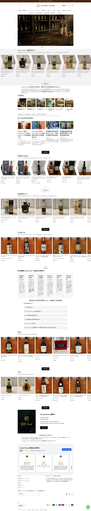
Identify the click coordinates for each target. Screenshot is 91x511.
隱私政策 (33, 509)
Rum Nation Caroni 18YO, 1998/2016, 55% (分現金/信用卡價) (9, 356)
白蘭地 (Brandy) (21, 485)
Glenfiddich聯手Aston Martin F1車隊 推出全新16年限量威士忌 (38, 134)
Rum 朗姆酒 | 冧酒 (50, 109)
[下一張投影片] (48, 47)
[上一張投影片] (39, 47)
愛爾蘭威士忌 (30, 109)
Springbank (34, 180)
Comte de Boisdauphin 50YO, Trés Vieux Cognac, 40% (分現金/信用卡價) (42, 396)
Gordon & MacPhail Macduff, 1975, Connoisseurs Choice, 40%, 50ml (53, 72)
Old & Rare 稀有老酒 (40, 90)
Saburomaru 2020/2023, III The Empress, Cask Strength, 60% (9, 256)
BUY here (44, 427)
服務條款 (37, 509)
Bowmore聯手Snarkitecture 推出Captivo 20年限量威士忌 (24, 134)
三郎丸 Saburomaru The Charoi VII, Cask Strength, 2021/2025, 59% (60, 256)
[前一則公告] (18, 1)
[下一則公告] (73, 1)
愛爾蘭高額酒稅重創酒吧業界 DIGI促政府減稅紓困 (66, 133)
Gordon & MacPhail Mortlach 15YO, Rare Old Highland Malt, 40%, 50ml (38, 72)
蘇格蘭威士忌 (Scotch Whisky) (24, 478)
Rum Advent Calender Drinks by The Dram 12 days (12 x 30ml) (61, 356)
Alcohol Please (24, 509)
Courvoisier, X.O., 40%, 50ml (23, 395)
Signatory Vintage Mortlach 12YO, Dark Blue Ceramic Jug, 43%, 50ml (23, 72)
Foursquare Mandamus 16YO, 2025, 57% (42, 355)
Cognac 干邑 (59, 109)
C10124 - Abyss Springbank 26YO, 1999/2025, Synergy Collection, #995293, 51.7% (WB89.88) (39, 178)
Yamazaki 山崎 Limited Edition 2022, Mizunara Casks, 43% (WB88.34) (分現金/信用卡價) (78, 256)
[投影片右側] (48, 80)
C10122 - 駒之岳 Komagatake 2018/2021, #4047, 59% (67, 177)
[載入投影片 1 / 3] (42, 47)
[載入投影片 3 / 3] (46, 47)
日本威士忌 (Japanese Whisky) (24, 480)
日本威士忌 (40, 109)
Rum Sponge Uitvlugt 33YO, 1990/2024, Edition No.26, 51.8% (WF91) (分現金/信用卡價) (26, 356)
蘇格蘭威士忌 (21, 109)
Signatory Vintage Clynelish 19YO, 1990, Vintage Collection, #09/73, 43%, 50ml (69, 72)
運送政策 (41, 509)
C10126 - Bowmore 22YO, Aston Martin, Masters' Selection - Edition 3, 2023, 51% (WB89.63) (8, 178)
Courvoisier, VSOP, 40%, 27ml (6, 395)
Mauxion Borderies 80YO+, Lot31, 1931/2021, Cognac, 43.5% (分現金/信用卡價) (78, 396)
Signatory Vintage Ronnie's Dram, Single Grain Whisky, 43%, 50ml (7, 72)
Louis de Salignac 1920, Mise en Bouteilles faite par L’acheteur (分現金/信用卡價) (60, 396)
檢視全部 (45, 83)
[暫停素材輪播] (52, 47)
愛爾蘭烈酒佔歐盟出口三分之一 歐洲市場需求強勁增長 (52, 133)
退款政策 (29, 509)
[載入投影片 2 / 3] (44, 47)
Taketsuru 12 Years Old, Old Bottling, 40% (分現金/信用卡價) (26, 256)
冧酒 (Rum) (20, 482)
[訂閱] (38, 494)
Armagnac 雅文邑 (69, 109)
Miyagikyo (37, 258)
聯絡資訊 (45, 509)
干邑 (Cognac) (20, 487)
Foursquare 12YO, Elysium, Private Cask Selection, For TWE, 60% (77, 356)
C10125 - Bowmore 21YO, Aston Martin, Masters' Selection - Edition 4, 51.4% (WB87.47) (23, 178)
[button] (19, 5)
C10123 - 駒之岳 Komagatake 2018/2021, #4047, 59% (52, 177)
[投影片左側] (42, 80)
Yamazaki (71, 259)
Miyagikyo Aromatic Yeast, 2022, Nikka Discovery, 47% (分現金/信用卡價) (42, 256)
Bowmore (2, 180)
